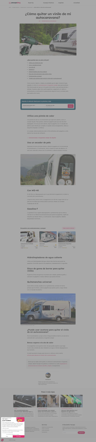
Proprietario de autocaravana (49, 21)
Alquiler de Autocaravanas (47, 427)
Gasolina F (31, 69)
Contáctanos (44, 432)
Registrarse (81, 432)
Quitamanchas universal (35, 76)
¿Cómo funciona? (45, 430)
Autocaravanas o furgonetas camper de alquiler (42, 137)
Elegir (7, 436)
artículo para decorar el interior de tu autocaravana (41, 355)
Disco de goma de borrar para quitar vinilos (40, 74)
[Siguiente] (36, 236)
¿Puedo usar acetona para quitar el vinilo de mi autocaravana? (45, 78)
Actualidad (77, 2)
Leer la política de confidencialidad (7, 432)
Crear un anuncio (45, 428)
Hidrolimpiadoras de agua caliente (38, 71)
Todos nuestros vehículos (68, 228)
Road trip (30, 2)
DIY (39, 21)
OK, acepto (18, 436)
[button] (2, 440)
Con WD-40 (32, 67)
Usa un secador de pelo (35, 65)
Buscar (70, 106)
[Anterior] (21, 236)
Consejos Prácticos (48, 2)
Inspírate (61, 2)
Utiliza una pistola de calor (36, 62)
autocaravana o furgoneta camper (48, 85)
